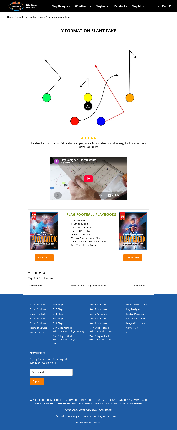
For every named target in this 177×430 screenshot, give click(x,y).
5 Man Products (38, 309)
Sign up (37, 381)
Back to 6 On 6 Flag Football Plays (88, 285)
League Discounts (135, 323)
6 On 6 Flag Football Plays (30, 16)
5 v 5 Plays (58, 309)
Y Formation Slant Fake (58, 16)
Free (41, 278)
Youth (53, 278)
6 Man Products (38, 313)
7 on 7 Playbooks (98, 318)
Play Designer (60, 6)
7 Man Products (38, 318)
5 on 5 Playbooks (98, 309)
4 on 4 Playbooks (98, 304)
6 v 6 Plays (58, 313)
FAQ (128, 332)
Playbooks (103, 6)
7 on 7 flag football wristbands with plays (100, 338)
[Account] (158, 6)
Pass (46, 278)
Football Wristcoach (136, 313)
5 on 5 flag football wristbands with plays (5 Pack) (68, 329)
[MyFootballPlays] (22, 6)
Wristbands (83, 6)
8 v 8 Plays (58, 323)
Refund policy (37, 332)
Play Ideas (138, 6)
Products (120, 6)
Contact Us (132, 327)
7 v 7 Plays (58, 318)
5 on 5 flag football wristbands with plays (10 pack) (66, 340)
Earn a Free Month (135, 318)
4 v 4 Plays (58, 304)
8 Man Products (38, 323)
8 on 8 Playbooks (98, 323)
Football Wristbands (136, 304)
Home (10, 16)
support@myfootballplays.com (105, 416)
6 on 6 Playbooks (98, 313)
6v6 (36, 278)
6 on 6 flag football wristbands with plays (100, 329)
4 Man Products (38, 304)
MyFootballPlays (92, 422)
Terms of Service (38, 327)
